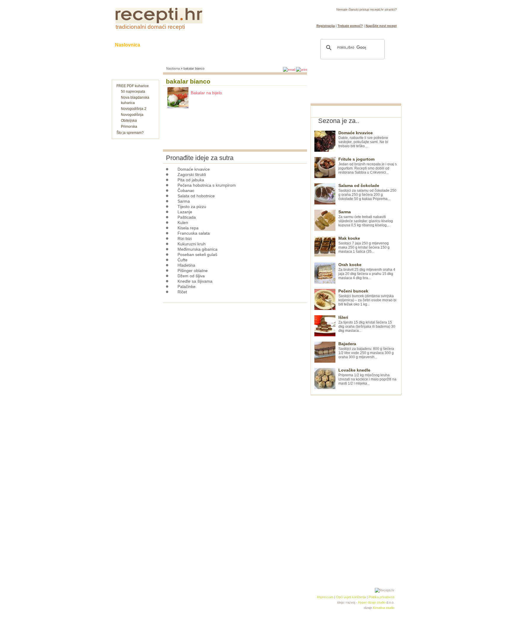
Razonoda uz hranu (277, 44)
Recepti (160, 44)
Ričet (182, 291)
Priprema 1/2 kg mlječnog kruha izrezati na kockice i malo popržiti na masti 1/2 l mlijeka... (367, 376)
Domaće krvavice (193, 169)
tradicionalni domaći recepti (150, 27)
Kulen (182, 222)
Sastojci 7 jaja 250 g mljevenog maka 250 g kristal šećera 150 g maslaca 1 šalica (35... (364, 245)
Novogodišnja (132, 115)
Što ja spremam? (130, 133)
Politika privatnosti (381, 597)
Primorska (129, 126)
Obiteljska (129, 121)
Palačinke (186, 286)
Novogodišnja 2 (133, 109)
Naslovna (173, 68)
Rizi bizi (184, 238)
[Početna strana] (159, 22)
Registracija (325, 26)
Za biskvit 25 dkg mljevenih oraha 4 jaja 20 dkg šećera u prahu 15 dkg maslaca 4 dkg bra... (366, 271)
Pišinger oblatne (192, 270)
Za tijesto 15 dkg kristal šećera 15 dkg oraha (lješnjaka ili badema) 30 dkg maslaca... (366, 324)
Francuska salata (193, 233)
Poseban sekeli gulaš (197, 254)
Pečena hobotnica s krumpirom (206, 185)
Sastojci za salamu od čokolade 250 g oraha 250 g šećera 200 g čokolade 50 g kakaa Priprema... (367, 192)
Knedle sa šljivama (194, 281)
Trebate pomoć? (350, 26)
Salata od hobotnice (196, 195)
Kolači (188, 44)
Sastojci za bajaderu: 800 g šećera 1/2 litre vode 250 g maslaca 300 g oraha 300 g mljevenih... (366, 350)
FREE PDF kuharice (132, 86)
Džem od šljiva (191, 275)
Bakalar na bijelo (206, 92)
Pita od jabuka (190, 179)
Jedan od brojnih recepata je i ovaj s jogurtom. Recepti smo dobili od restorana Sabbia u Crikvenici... (367, 166)
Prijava (378, 17)
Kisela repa (188, 227)
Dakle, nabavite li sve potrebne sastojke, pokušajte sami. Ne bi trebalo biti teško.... (363, 139)
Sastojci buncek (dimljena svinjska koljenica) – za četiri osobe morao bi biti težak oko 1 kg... (367, 297)
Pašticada (186, 217)
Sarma (183, 201)
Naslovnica (127, 44)
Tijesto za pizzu (191, 206)
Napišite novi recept (381, 26)
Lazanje (184, 211)
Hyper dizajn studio (371, 602)
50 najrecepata (133, 91)
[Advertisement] (355, 484)
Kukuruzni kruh (191, 243)
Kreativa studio (383, 607)
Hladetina (186, 265)
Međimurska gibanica (197, 249)
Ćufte (182, 259)
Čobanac (185, 190)
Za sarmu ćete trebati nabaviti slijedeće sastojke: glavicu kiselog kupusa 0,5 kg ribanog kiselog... (365, 218)
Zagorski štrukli (191, 174)
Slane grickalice (225, 44)
